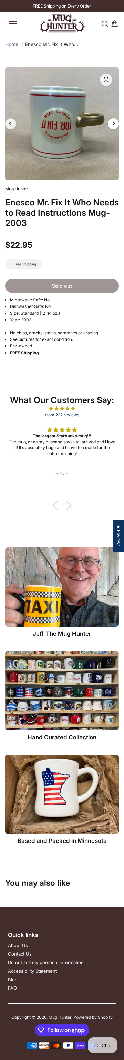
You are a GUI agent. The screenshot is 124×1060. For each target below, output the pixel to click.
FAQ (12, 988)
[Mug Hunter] (62, 23)
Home (11, 44)
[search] (105, 24)
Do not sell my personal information (46, 962)
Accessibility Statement (32, 971)
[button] (57, 505)
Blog (13, 979)
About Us (18, 945)
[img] (62, 408)
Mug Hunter (60, 1017)
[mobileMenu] (12, 23)
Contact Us (20, 954)
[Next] (113, 123)
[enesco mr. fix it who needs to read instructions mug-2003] (106, 79)
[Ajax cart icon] (115, 24)
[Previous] (10, 123)
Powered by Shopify (93, 1017)
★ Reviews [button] (118, 535)
